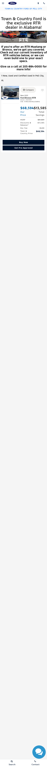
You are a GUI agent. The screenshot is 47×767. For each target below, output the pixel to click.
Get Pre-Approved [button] (23, 148)
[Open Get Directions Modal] (38, 3)
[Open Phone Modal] (44, 3)
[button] (23, 142)
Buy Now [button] (23, 142)
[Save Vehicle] (42, 90)
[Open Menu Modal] (3, 3)
